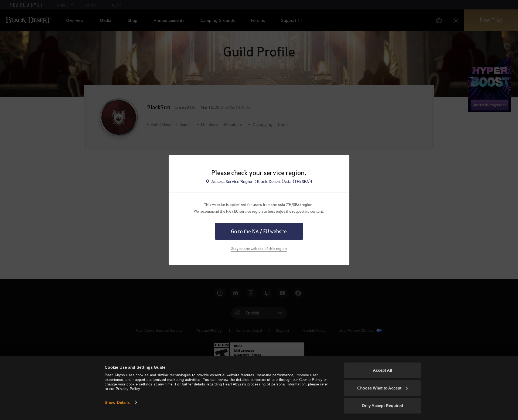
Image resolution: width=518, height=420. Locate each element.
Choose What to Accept (379, 388)
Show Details (117, 402)
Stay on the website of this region (259, 248)
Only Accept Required (382, 405)
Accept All (382, 370)
